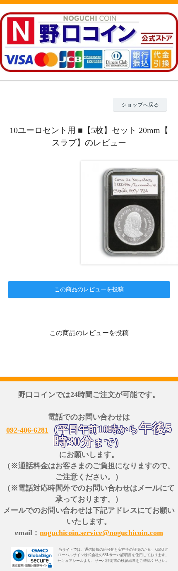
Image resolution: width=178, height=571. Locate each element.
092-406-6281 (27, 430)
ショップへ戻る (140, 105)
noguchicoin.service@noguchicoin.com (101, 532)
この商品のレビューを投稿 (89, 289)
